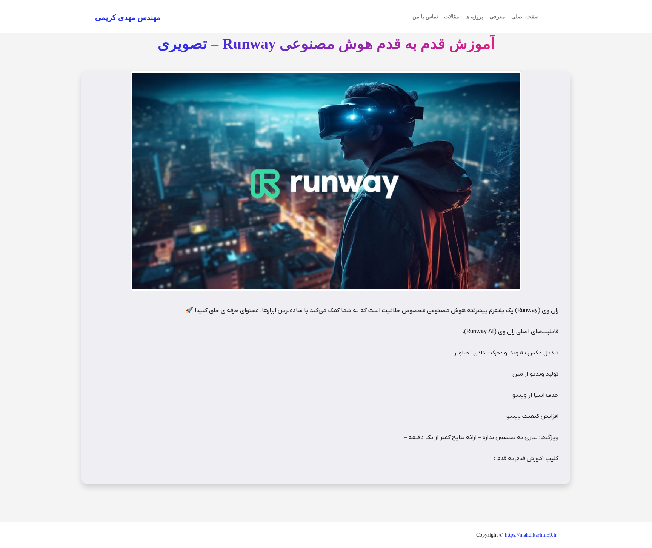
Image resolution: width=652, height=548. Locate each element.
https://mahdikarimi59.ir (531, 535)
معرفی (497, 17)
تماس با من (425, 17)
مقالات (451, 17)
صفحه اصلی (525, 17)
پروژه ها (474, 17)
